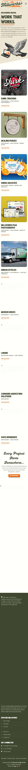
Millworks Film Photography (9, 226)
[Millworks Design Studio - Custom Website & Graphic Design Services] (12, 4)
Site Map (3, 758)
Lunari (4, 353)
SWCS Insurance (9, 437)
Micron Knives (8, 312)
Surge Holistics (9, 183)
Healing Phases (9, 141)
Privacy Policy (11, 758)
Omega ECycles (8, 270)
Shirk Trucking (8, 98)
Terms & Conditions (21, 758)
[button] (26, 4)
